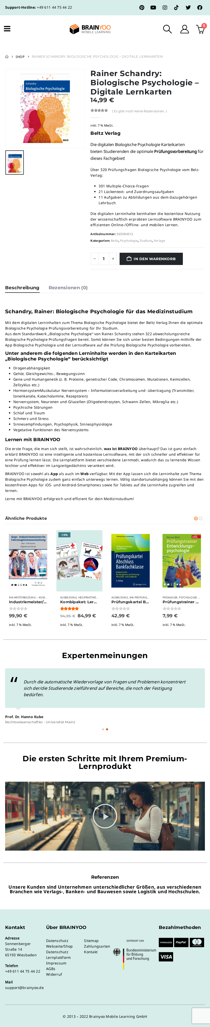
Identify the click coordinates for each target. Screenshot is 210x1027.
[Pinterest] (142, 8)
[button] (167, 29)
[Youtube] (153, 8)
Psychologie (129, 240)
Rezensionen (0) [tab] (68, 288)
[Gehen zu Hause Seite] (6, 56)
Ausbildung (68, 597)
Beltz (115, 240)
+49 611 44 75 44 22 (54, 7)
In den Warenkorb (155, 259)
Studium (146, 240)
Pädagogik (170, 597)
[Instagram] (165, 8)
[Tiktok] (176, 8)
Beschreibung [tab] (22, 288)
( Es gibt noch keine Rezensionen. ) (139, 111)
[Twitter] (188, 8)
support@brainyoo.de (24, 987)
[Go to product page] (28, 560)
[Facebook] (200, 8)
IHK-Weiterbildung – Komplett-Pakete (36, 597)
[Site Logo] (86, 29)
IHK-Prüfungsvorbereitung (149, 597)
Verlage (159, 240)
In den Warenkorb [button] (42, 538)
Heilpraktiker (88, 597)
